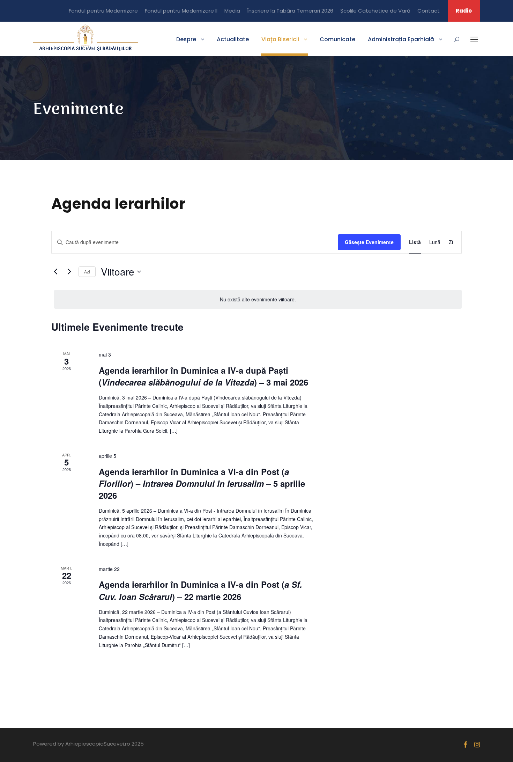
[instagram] (477, 744)
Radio (464, 10)
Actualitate (233, 39)
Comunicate (337, 39)
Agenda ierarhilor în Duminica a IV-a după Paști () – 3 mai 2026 (203, 376)
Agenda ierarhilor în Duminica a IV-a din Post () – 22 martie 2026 (200, 590)
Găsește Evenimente (369, 242)
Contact (428, 10)
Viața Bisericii (280, 39)
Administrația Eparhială (401, 39)
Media (232, 10)
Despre (186, 39)
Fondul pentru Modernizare (103, 10)
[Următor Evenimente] (69, 272)
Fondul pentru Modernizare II (181, 10)
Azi (87, 271)
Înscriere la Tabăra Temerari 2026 (290, 10)
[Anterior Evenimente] (55, 272)
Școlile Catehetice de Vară (375, 10)
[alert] (258, 299)
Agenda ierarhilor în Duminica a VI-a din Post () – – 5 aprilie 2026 (202, 483)
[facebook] (465, 744)
